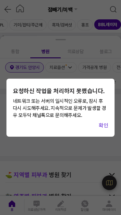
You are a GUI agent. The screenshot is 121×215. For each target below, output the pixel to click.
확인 (103, 125)
